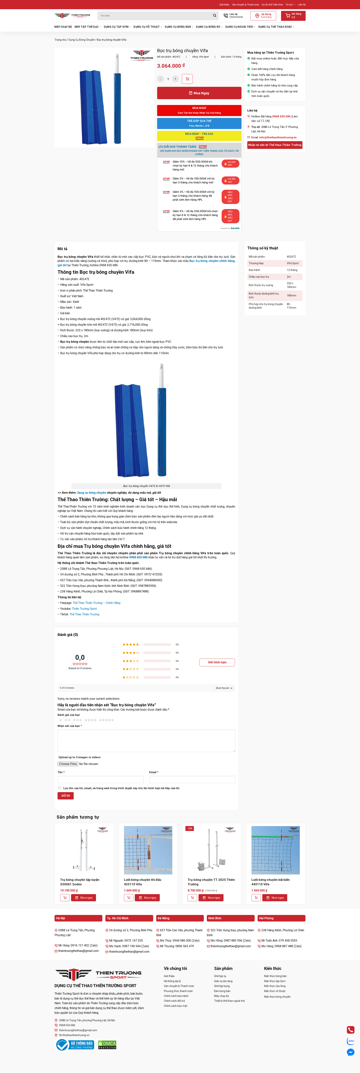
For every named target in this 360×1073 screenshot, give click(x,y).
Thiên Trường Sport (84, 608)
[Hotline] (347, 1030)
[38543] (187, 79)
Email (153, 772)
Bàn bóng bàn (222, 991)
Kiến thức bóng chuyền (277, 996)
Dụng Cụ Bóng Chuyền (82, 39)
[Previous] (54, 866)
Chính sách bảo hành (176, 995)
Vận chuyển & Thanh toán (245, 4)
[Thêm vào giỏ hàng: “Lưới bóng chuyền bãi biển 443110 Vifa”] (256, 897)
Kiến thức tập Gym (275, 981)
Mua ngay (86, 897)
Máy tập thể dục (87, 26)
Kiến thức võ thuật (274, 991)
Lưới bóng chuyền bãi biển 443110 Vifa (270, 882)
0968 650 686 (138, 557)
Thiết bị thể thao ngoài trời (229, 1000)
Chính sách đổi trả (174, 1000)
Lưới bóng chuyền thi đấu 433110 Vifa (142, 882)
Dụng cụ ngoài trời (239, 26)
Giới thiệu (224, 4)
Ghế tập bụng (222, 986)
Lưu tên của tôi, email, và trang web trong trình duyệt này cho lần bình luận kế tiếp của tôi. (121, 788)
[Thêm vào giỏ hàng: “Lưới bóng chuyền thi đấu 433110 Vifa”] (128, 897)
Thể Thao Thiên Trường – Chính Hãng (96, 603)
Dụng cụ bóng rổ (208, 26)
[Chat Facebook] (347, 1052)
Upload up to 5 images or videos (79, 757)
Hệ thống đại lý (172, 981)
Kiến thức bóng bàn (275, 976)
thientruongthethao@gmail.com (78, 1030)
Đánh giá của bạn (69, 715)
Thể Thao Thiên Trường (84, 614)
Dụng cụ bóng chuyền (91, 492)
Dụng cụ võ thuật (147, 26)
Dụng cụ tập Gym (116, 26)
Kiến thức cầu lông (275, 986)
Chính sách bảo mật (175, 1005)
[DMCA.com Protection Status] (107, 1045)
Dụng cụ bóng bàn (178, 26)
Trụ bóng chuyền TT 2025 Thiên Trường (211, 882)
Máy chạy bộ (63, 26)
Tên (61, 772)
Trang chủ (60, 39)
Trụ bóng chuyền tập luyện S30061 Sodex (79, 882)
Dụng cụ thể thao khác (275, 26)
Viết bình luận (217, 662)
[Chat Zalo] (347, 1041)
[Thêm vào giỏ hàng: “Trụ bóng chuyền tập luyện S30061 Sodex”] (65, 897)
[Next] (305, 866)
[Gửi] (215, 16)
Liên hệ (302, 4)
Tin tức (289, 4)
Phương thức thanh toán (178, 991)
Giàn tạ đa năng (223, 981)
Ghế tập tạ (220, 976)
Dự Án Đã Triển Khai (272, 4)
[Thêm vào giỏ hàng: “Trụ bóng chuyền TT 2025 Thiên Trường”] (192, 897)
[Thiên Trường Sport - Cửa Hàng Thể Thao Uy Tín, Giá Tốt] (73, 15)
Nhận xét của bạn (70, 726)
